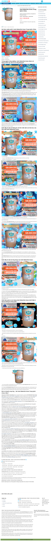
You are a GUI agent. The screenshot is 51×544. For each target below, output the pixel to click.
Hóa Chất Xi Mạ (40, 36)
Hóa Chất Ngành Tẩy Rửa (42, 29)
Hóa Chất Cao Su (41, 11)
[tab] (3, 27)
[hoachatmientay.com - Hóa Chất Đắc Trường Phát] (6, 1)
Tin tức (4, 504)
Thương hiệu (33, 3)
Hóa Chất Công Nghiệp (13, 5)
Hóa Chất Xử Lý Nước (42, 48)
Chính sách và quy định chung (25, 3)
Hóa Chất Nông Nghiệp (42, 38)
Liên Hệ (41, 3)
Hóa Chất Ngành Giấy (41, 15)
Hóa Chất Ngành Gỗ (41, 21)
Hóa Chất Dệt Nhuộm (41, 13)
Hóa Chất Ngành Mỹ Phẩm (42, 19)
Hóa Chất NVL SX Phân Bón (43, 42)
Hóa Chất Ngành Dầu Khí (42, 17)
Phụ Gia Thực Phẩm (41, 46)
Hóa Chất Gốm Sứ (41, 23)
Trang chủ (3, 5)
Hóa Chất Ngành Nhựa (42, 44)
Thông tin (37, 3)
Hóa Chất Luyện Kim (41, 52)
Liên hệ (4, 506)
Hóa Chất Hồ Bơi (41, 54)
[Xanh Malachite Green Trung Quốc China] (19, 43)
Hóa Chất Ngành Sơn (41, 27)
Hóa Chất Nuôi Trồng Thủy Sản (43, 40)
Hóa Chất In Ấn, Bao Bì (42, 25)
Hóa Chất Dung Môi (41, 58)
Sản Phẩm (17, 3)
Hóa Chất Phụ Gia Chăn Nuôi (43, 56)
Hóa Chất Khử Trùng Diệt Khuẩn (43, 50)
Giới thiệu (13, 3)
